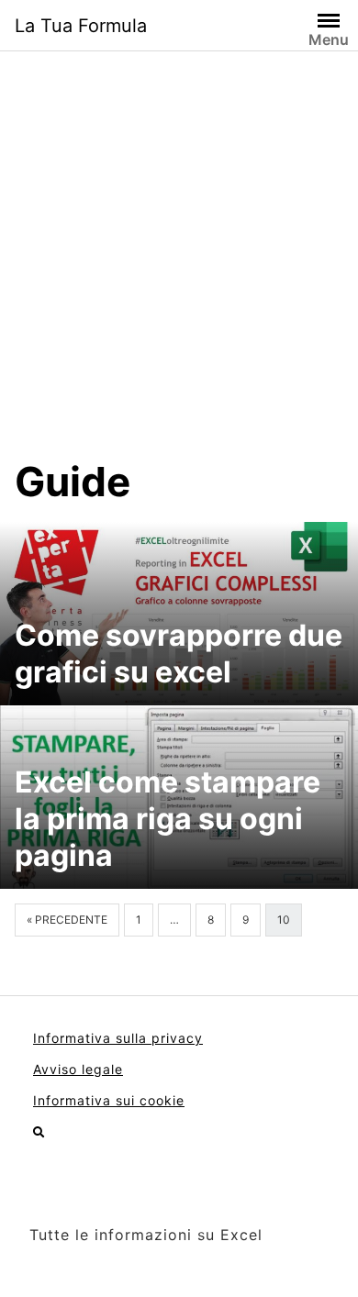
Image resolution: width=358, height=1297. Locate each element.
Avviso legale (78, 1069)
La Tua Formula (81, 26)
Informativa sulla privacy (118, 1038)
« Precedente (67, 919)
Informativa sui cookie (109, 1100)
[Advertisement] (179, 269)
